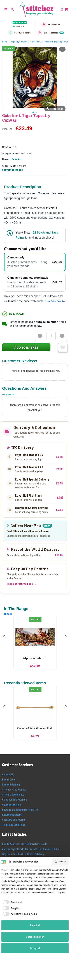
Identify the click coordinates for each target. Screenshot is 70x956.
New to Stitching (11, 784)
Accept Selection (35, 936)
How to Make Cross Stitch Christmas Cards (24, 843)
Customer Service (11, 804)
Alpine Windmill (34, 658)
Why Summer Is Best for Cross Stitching (23, 854)
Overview (62, 861)
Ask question (8, 394)
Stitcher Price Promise (53, 301)
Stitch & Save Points (13, 794)
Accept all (35, 948)
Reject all (35, 925)
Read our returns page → (21, 583)
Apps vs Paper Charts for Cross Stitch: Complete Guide (30, 849)
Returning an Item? (12, 814)
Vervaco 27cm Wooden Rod (34, 728)
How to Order (9, 779)
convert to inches (12, 169)
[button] (12, 9)
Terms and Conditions (13, 824)
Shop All (8, 613)
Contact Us (8, 774)
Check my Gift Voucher (14, 819)
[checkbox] (11, 902)
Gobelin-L (17, 159)
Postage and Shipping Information (20, 809)
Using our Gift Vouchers (14, 799)
